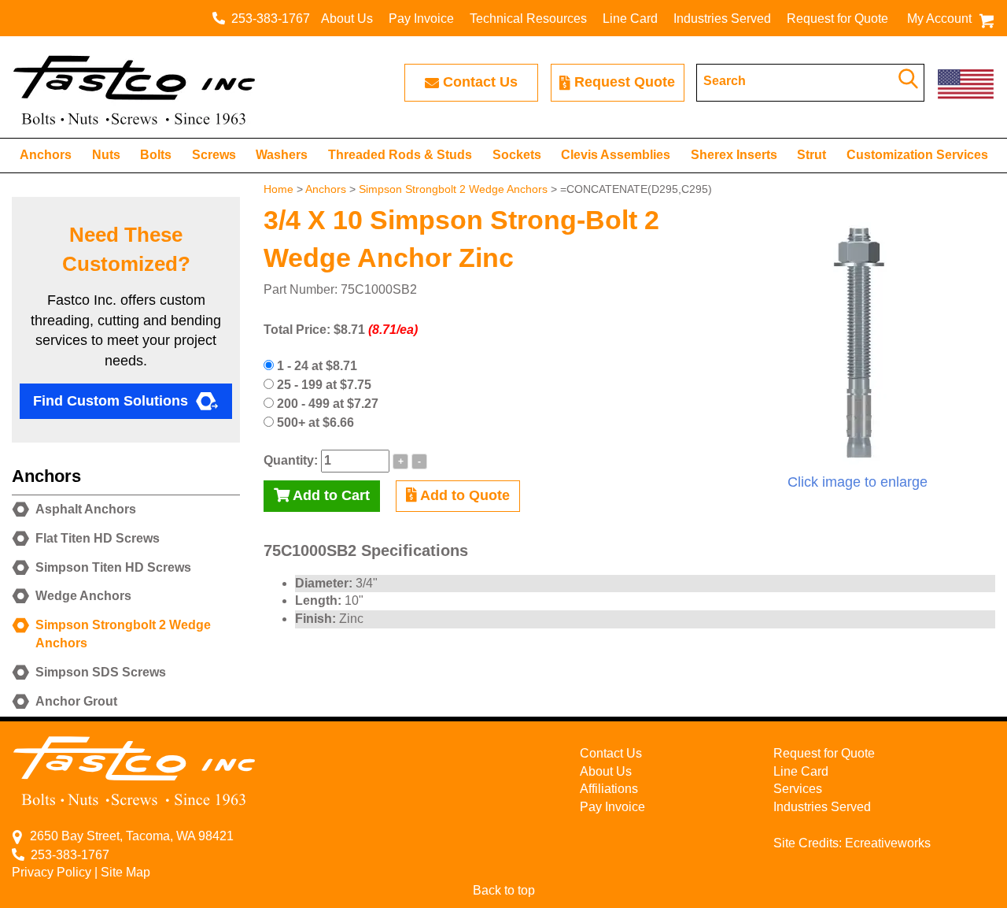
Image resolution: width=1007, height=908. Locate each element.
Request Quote (624, 82)
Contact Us (480, 82)
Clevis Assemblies (615, 154)
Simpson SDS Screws (100, 672)
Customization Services (917, 154)
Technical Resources (528, 18)
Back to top (504, 890)
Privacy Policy (51, 872)
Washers (282, 154)
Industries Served (722, 18)
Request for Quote (837, 18)
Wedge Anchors (83, 595)
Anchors (46, 154)
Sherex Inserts (734, 154)
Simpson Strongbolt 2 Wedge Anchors (453, 189)
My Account (939, 18)
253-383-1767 (267, 18)
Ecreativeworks (888, 843)
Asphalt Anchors (85, 509)
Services (797, 788)
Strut (811, 154)
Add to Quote (463, 495)
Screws (214, 154)
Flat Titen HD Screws (97, 538)
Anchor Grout (76, 701)
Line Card (630, 18)
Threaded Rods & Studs (400, 154)
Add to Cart (330, 495)
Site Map (125, 872)
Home (278, 189)
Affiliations (609, 788)
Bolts (156, 154)
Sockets (516, 154)
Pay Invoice (421, 18)
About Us (347, 18)
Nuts (106, 154)
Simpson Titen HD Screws (113, 567)
